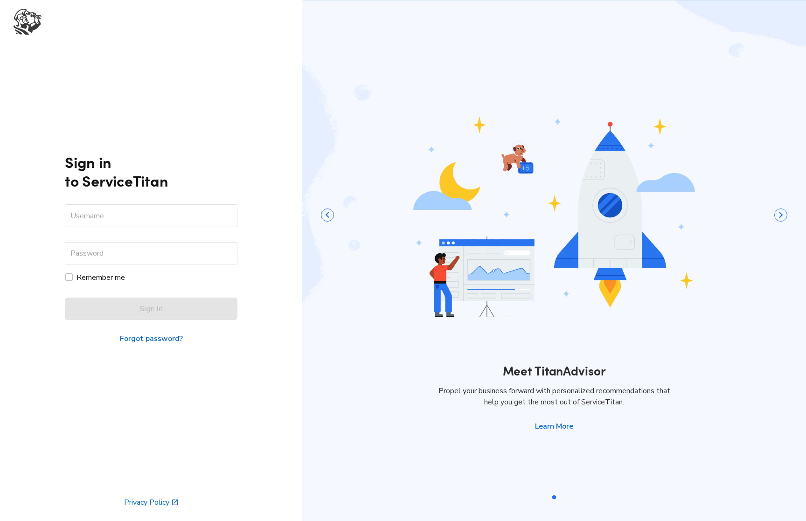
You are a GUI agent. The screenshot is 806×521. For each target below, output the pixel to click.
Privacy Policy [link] (146, 502)
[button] (554, 426)
